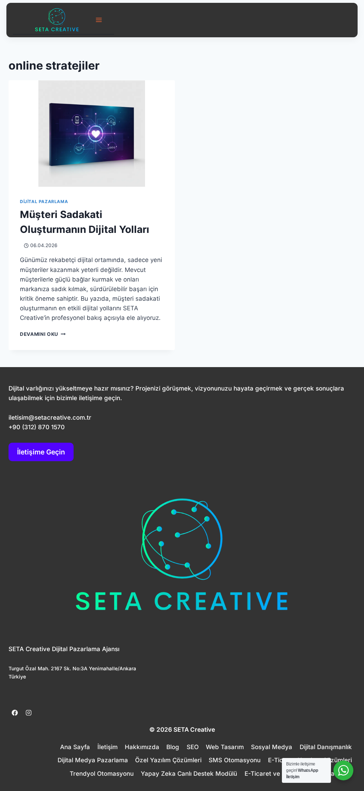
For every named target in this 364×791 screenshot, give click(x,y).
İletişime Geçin (41, 452)
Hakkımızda (142, 747)
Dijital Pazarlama (44, 201)
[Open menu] (99, 19)
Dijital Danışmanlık (326, 747)
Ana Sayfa (75, 747)
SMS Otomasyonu (235, 760)
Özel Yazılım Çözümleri (168, 760)
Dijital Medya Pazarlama (93, 760)
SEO (193, 747)
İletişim (107, 747)
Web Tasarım (225, 747)
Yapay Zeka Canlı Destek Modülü (189, 773)
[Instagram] (28, 713)
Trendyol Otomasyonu (102, 773)
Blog (172, 747)
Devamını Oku (43, 334)
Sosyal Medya (271, 747)
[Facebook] (15, 713)
